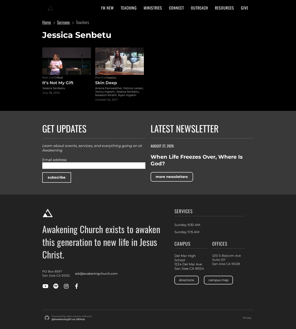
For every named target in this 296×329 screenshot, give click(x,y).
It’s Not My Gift (57, 82)
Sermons (63, 22)
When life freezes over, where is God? (197, 160)
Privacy (247, 317)
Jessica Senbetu (53, 88)
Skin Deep (106, 82)
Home (46, 22)
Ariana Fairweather (108, 88)
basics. (112, 77)
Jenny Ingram (105, 91)
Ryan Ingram (127, 95)
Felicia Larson (133, 88)
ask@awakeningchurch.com (96, 274)
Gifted (58, 77)
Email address (54, 160)
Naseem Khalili (106, 95)
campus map (218, 280)
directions (186, 280)
